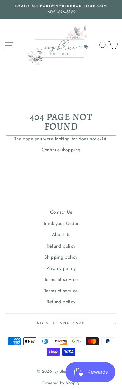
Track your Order (61, 223)
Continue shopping (61, 149)
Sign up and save (61, 322)
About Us (61, 234)
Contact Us (61, 212)
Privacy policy (61, 268)
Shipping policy (60, 257)
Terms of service (61, 279)
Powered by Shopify (60, 383)
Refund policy (61, 246)
